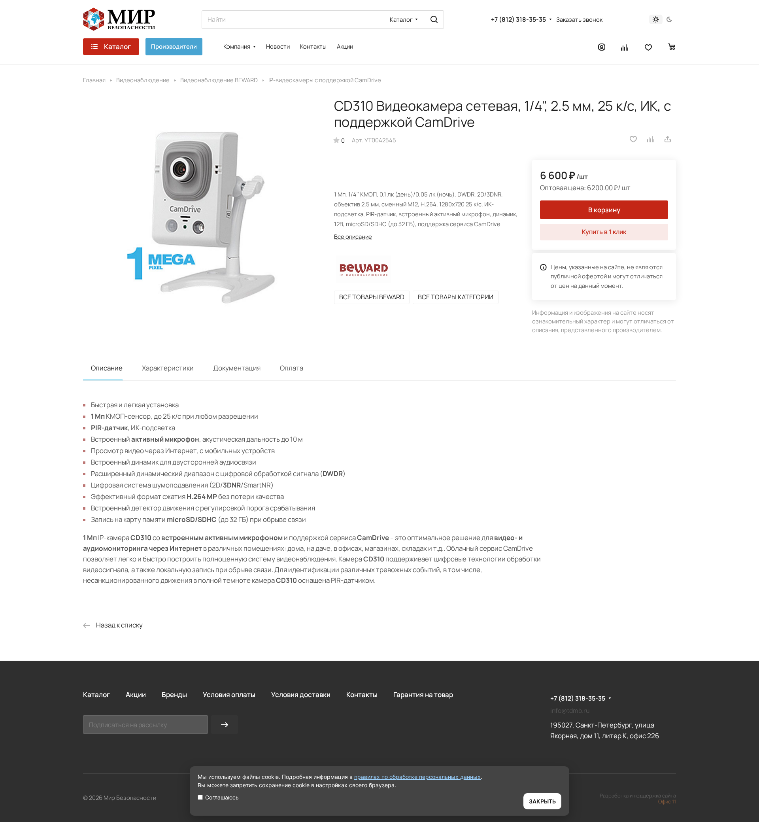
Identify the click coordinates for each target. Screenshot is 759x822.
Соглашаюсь (222, 797)
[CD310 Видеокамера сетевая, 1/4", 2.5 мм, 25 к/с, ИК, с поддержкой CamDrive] (200, 215)
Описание (107, 367)
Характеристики (168, 367)
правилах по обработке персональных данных (417, 776)
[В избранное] (633, 139)
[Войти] (601, 47)
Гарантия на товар (423, 694)
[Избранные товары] (648, 47)
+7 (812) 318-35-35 (518, 19)
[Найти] (434, 19)
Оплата (291, 367)
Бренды (174, 694)
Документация (237, 367)
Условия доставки (300, 694)
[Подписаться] (224, 724)
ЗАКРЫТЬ (542, 801)
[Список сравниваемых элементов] (625, 47)
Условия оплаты (229, 694)
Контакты (362, 694)
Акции (136, 694)
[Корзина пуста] (672, 47)
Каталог (96, 694)
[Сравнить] (651, 139)
